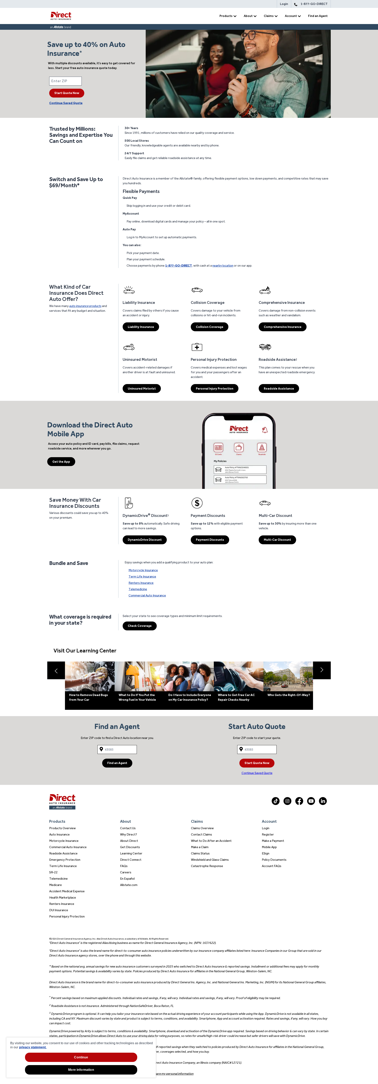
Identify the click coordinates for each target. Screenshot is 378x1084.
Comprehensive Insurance (282, 327)
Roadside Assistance (279, 388)
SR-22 (53, 872)
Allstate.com (128, 885)
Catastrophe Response (207, 866)
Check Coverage (140, 626)
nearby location (222, 265)
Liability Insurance (141, 327)
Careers (125, 872)
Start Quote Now (66, 93)
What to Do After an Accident (211, 841)
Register (268, 834)
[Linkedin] (323, 804)
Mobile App (269, 847)
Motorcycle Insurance (143, 570)
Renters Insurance (141, 583)
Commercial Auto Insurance (147, 595)
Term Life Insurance (142, 576)
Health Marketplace (62, 897)
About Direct (129, 841)
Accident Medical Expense (67, 891)
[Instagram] (287, 804)
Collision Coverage (209, 327)
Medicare (55, 885)
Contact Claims (201, 834)
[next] (322, 670)
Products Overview (62, 828)
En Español (127, 878)
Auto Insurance (59, 834)
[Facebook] (299, 804)
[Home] (60, 16)
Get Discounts (130, 847)
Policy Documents (274, 860)
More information (81, 1069)
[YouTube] (311, 804)
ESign (265, 853)
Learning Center (131, 853)
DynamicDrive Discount (145, 540)
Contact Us (128, 828)
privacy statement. (32, 1047)
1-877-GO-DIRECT (314, 4)
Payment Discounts (210, 540)
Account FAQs (271, 866)
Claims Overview (202, 828)
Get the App (61, 461)
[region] (81, 1057)
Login (284, 4)
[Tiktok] (276, 804)
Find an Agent (318, 16)
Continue (81, 1057)
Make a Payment (273, 841)
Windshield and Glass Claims (210, 860)
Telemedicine (138, 589)
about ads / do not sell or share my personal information (157, 1074)
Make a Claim (199, 847)
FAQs (124, 866)
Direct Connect (130, 860)
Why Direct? (128, 834)
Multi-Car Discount (277, 540)
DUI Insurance (58, 910)
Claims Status (200, 853)
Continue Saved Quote (65, 103)
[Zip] (93, 81)
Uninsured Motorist (142, 388)
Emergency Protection (64, 860)
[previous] (56, 670)
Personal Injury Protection (214, 388)
